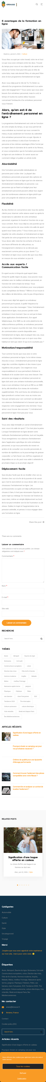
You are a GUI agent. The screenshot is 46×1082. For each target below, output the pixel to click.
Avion (6, 656)
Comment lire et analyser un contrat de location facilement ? (28, 788)
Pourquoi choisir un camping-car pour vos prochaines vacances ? (27, 747)
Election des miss (10, 671)
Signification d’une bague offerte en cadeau (27, 734)
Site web (5, 609)
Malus (6, 681)
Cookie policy (21, 1078)
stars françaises (23, 696)
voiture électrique (28, 706)
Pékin (29, 691)
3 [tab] (21, 885)
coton (29, 666)
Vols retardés (8, 711)
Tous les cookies (23, 1066)
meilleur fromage (19, 681)
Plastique (7, 691)
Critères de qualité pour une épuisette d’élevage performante (27, 761)
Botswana (7, 661)
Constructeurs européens (13, 666)
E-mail (5, 597)
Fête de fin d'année (28, 671)
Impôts (23, 676)
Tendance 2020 (9, 701)
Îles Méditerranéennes (12, 716)
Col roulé (19, 661)
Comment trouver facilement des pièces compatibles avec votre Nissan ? (28, 774)
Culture (24, 54)
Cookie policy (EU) (9, 1024)
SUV (35, 696)
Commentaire (8, 556)
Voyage (5, 939)
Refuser (23, 1073)
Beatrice (5, 54)
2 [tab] (19, 885)
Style (31, 872)
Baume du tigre (30, 656)
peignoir (28, 686)
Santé (4, 923)
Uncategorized (7, 934)
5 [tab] (26, 885)
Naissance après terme (12, 686)
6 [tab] (28, 885)
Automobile (6, 912)
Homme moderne (10, 676)
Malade (34, 676)
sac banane (8, 696)
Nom (4, 586)
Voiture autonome (10, 706)
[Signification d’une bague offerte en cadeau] (23, 840)
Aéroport (16, 656)
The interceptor (25, 701)
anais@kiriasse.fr (13, 1007)
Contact (5, 1019)
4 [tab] (24, 885)
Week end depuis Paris (26, 711)
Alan (15, 872)
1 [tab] (17, 885)
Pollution (19, 691)
